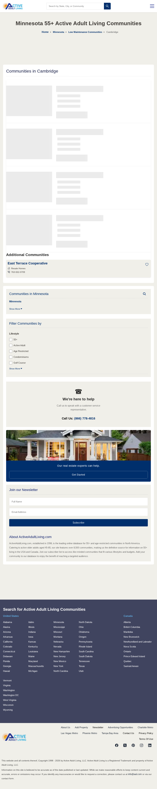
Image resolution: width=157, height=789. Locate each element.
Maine (31, 656)
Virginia (6, 685)
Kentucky (33, 646)
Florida (6, 661)
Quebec (128, 661)
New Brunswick (131, 636)
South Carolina (86, 651)
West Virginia (9, 700)
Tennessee (84, 661)
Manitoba (128, 632)
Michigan (32, 671)
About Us (65, 727)
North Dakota (85, 622)
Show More (14, 309)
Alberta (127, 622)
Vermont (7, 680)
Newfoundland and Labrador (138, 641)
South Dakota (85, 656)
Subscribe (78, 522)
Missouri (58, 632)
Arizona (7, 632)
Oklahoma (84, 632)
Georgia (7, 666)
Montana (58, 636)
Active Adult (19, 345)
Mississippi (59, 627)
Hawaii (6, 671)
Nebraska (58, 641)
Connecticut (9, 651)
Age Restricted (20, 351)
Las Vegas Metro (69, 733)
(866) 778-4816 (84, 418)
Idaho (31, 622)
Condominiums (21, 357)
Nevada (57, 646)
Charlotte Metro (145, 727)
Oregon (82, 636)
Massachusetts (36, 666)
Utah (81, 671)
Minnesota (59, 622)
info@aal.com (135, 774)
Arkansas (8, 636)
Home (45, 32)
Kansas (32, 641)
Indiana (32, 632)
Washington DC (11, 695)
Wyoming (8, 709)
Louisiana (33, 651)
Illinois (31, 627)
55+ (15, 339)
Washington (9, 690)
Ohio (81, 627)
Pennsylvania (85, 641)
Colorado (7, 646)
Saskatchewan (131, 666)
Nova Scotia (130, 646)
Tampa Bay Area (110, 733)
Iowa (30, 636)
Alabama (7, 622)
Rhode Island (85, 646)
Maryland (33, 661)
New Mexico (60, 661)
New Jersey (60, 656)
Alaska (6, 627)
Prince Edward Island (134, 656)
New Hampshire (62, 651)
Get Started (78, 474)
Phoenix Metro (89, 733)
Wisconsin (8, 705)
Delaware (8, 656)
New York (58, 666)
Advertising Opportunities (120, 727)
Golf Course (19, 362)
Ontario (127, 651)
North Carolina (61, 671)
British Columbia (132, 627)
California (7, 641)
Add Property (81, 727)
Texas (82, 666)
